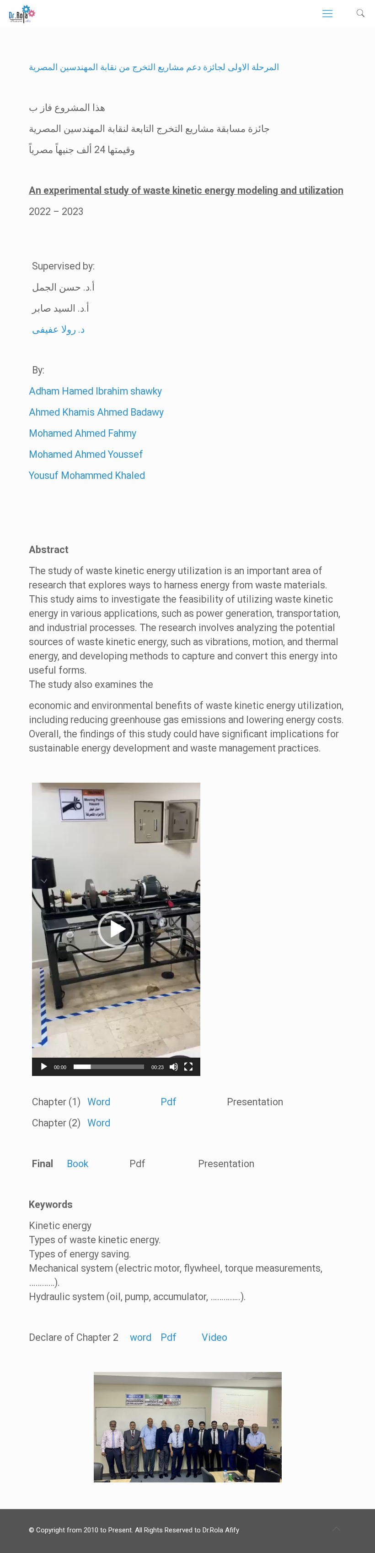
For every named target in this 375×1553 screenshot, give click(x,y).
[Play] (43, 1066)
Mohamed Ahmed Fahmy (82, 433)
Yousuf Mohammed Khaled (87, 475)
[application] (116, 929)
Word (98, 1102)
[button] (116, 929)
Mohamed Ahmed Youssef (86, 454)
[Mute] (173, 1066)
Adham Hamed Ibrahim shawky (95, 391)
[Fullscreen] (188, 1066)
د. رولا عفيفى (58, 329)
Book (76, 1163)
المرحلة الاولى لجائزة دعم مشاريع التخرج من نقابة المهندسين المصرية (154, 67)
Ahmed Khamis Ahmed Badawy (96, 412)
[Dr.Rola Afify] (22, 13)
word (140, 1337)
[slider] (109, 1067)
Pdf (170, 1102)
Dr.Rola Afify (221, 1530)
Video (214, 1337)
